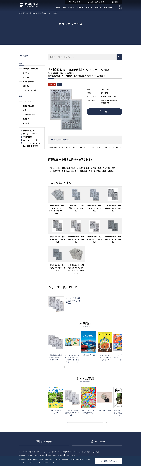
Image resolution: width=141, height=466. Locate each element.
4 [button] (70, 422)
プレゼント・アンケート (31, 134)
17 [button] (80, 422)
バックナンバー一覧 (30, 140)
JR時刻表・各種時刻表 (30, 69)
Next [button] (105, 367)
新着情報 (89, 7)
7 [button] (72, 422)
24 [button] (86, 422)
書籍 (24, 110)
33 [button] (93, 422)
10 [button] (75, 422)
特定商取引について (69, 452)
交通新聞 (26, 119)
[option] (55, 346)
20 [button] (83, 422)
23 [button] (85, 422)
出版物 (58, 7)
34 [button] (94, 422)
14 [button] (78, 422)
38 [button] (97, 422)
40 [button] (99, 422)
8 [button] (73, 422)
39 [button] (98, 422)
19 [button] (82, 422)
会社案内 (80, 7)
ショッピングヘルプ (83, 452)
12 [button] (76, 422)
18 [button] (81, 422)
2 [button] (68, 422)
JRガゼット (27, 86)
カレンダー (27, 123)
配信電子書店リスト (30, 131)
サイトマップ (23, 452)
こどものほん (27, 101)
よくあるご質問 (70, 455)
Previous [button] (64, 367)
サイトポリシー (96, 452)
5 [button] (71, 422)
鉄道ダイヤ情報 (28, 82)
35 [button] (95, 422)
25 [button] (87, 422)
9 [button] (74, 422)
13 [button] (77, 422)
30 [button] (91, 422)
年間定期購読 (27, 137)
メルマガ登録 (99, 442)
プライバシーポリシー (35, 452)
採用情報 (98, 7)
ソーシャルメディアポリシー (52, 452)
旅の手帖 (26, 73)
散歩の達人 (27, 77)
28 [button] (89, 422)
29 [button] (90, 422)
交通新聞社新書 (28, 106)
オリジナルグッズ (29, 114)
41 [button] (100, 422)
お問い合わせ (108, 7)
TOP (20, 13)
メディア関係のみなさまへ (55, 455)
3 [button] (69, 422)
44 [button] (102, 422)
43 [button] (101, 422)
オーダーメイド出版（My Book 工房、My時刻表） (31, 144)
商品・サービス (68, 7)
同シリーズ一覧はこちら (62, 140)
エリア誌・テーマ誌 (30, 90)
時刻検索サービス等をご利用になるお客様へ (32, 455)
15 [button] (79, 422)
